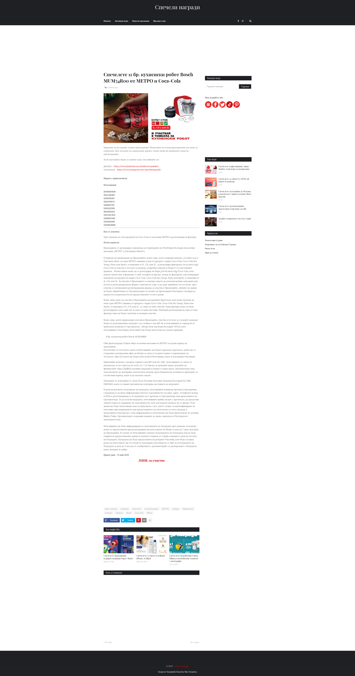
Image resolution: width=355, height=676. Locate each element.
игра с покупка (111, 509)
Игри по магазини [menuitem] (140, 21)
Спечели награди (177, 7)
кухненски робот (151, 509)
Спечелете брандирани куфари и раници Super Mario (118, 557)
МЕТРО (165, 509)
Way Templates (191, 672)
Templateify (171, 672)
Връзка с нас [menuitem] (159, 21)
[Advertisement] (151, 51)
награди (175, 509)
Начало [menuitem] (107, 21)
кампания (125, 509)
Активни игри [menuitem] (121, 21)
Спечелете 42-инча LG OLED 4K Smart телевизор (233, 180)
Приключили (188, 509)
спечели (108, 513)
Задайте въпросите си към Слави (234, 218)
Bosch (128, 513)
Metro (149, 513)
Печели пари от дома (213, 240)
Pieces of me (210, 248)
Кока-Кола (136, 509)
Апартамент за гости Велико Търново (220, 244)
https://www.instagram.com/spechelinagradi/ (139, 169)
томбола (119, 513)
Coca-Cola (139, 513)
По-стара (194, 642)
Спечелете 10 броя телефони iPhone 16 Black (150, 557)
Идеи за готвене (211, 253)
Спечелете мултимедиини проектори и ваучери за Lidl (232, 207)
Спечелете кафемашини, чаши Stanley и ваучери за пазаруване (233, 167)
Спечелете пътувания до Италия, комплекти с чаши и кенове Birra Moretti (234, 194)
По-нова (108, 642)
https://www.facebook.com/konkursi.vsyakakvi (136, 166)
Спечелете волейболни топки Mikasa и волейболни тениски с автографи (183, 558)
